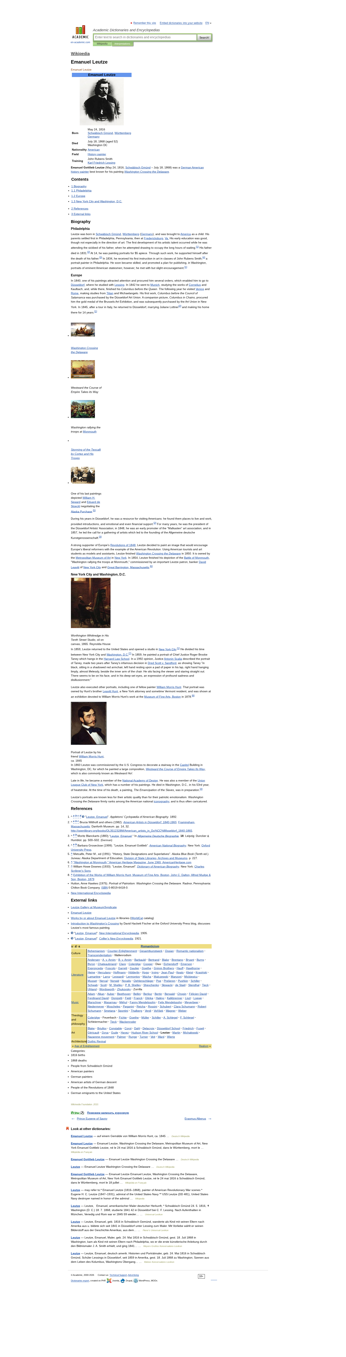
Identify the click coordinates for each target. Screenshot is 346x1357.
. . (109, 959)
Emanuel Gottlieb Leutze (88, 1159)
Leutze (75, 1166)
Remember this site (145, 23)
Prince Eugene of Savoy (92, 1118)
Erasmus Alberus (195, 1118)
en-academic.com (80, 42)
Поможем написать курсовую (108, 1112)
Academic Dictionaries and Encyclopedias (126, 30)
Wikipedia (102, 43)
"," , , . (132, 862)
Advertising (133, 1275)
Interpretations (122, 43)
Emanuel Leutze (82, 1136)
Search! (204, 37)
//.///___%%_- (131, 830)
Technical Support (118, 1275)
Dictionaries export (80, 1280)
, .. (118, 654)
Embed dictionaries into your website (181, 23)
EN (207, 23)
